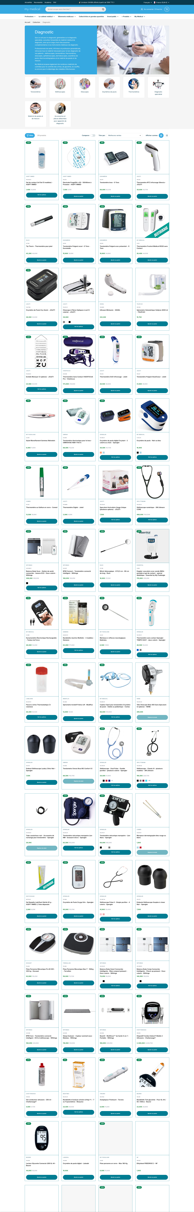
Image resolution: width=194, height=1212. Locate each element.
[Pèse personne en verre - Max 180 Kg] (115, 1138)
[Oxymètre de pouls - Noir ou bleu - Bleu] (141, 453)
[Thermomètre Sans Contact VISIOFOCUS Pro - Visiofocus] (78, 351)
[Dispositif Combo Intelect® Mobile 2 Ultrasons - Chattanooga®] (152, 1010)
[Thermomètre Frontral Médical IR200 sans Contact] (152, 221)
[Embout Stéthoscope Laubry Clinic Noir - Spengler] (42, 743)
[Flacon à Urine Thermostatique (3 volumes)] (42, 679)
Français (147, 2)
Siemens (65, 632)
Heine (138, 698)
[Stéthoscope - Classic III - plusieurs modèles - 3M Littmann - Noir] (138, 781)
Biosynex (66, 1093)
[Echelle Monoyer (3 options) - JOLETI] (42, 351)
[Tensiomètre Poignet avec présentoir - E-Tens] (115, 221)
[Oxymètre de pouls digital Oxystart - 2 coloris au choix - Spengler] (115, 415)
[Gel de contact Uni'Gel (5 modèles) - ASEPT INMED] (42, 157)
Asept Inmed (30, 176)
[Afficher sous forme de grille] (161, 135)
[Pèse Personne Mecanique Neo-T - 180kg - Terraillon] (78, 944)
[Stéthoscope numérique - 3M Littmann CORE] (152, 482)
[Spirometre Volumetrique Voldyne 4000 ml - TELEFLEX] (152, 285)
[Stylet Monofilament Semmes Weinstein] (42, 415)
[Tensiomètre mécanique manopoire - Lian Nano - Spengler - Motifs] (106, 847)
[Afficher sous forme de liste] (166, 135)
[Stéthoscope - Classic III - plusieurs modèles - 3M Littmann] (152, 743)
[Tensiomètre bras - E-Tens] (115, 157)
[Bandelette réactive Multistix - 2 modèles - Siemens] (78, 612)
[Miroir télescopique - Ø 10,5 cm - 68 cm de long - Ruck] (115, 546)
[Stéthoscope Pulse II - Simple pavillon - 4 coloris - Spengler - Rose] (101, 914)
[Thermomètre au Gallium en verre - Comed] (42, 482)
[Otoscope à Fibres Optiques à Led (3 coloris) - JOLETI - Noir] (70, 322)
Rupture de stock (152, 717)
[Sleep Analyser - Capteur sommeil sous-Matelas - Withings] (78, 1010)
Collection (36, 22)
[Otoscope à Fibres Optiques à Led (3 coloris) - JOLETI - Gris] (64, 322)
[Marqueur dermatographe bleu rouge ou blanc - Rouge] (141, 847)
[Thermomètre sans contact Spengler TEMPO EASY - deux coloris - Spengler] (152, 612)
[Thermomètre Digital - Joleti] (78, 482)
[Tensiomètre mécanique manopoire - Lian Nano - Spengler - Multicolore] (104, 847)
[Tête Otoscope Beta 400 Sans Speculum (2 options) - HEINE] (152, 679)
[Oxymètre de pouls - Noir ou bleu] (152, 415)
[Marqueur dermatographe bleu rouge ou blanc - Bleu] (138, 847)
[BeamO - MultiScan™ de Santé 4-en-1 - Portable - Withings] (115, 1010)
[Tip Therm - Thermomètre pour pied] (42, 221)
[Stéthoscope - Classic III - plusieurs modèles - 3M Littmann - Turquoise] (146, 781)
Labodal (66, 1157)
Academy (48, 2)
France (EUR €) (161, 2)
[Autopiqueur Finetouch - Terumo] (115, 1074)
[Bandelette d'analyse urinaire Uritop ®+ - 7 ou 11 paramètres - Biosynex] (78, 1074)
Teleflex (140, 304)
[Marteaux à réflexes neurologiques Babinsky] (115, 612)
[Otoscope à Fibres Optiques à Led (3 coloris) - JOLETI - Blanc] (67, 322)
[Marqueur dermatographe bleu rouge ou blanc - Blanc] (143, 847)
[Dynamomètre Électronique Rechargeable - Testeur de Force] (42, 612)
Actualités (28, 2)
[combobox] (75, 9)
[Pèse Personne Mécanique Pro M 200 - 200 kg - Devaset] (42, 944)
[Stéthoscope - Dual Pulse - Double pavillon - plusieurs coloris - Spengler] (115, 743)
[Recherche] (103, 9)
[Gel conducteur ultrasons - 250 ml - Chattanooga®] (42, 1074)
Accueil (27, 22)
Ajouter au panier (78, 196)
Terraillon (67, 963)
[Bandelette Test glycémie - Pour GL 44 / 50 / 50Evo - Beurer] (152, 1074)
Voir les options (41, 194)
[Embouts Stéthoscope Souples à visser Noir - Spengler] (152, 877)
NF (137, 1157)
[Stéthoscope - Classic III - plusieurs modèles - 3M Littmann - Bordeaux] (143, 781)
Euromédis (103, 176)
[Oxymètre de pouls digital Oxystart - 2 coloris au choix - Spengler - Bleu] (104, 453)
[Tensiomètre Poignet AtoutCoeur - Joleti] (152, 351)
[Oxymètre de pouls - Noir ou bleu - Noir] (138, 453)
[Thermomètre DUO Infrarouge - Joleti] (115, 351)
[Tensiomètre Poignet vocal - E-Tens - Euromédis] (78, 221)
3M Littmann (141, 501)
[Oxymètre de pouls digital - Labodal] (78, 1138)
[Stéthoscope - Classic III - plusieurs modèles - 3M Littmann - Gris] (141, 781)
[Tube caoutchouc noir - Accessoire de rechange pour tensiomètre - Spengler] (42, 810)
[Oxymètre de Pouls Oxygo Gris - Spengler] (78, 877)
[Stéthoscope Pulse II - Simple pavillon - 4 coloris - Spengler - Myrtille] (106, 914)
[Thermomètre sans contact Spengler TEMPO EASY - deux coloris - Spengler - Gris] (141, 650)
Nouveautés (38, 2)
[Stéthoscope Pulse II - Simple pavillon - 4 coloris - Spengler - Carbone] (109, 914)
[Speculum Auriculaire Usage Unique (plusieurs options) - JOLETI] (115, 482)
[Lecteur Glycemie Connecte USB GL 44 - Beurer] (42, 1138)
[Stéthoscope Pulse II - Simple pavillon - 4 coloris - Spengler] (115, 877)
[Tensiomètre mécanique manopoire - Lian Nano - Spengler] (115, 810)
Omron (65, 434)
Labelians (29, 698)
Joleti (139, 176)
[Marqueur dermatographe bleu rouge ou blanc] (152, 810)
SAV (54, 2)
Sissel (102, 304)
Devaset (29, 963)
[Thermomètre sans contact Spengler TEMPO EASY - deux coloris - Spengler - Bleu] (138, 650)
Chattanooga (141, 1030)
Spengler (103, 434)
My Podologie (30, 434)
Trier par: (102, 135)
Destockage (30, 896)
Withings (29, 565)
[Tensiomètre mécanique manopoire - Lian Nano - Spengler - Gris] (109, 847)
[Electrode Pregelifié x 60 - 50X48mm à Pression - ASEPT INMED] (78, 157)
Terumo (102, 1093)
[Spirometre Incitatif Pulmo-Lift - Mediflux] (78, 679)
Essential (140, 565)
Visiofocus (66, 370)
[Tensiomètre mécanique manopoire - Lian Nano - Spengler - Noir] (101, 847)
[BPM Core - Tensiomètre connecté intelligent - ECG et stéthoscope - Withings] (42, 1010)
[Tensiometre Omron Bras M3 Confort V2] (78, 743)
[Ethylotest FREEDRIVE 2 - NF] (152, 1138)
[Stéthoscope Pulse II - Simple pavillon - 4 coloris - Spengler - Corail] (104, 914)
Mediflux (66, 698)
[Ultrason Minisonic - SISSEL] (115, 285)
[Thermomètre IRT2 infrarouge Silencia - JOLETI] (152, 157)
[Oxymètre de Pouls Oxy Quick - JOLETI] (42, 285)
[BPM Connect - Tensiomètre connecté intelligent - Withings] (78, 546)
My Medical (141, 240)
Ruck (28, 240)
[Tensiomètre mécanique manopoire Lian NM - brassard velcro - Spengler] (78, 810)
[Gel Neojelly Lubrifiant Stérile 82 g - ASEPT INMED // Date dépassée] (42, 877)
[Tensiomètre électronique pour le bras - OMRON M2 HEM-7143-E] (78, 415)
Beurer (139, 1093)
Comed (28, 501)
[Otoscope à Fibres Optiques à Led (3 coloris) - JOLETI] (78, 285)
